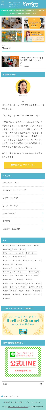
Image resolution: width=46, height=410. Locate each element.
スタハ (19, 264)
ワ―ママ (20, 276)
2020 (13, 245)
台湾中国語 (21, 283)
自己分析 (7, 294)
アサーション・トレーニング (13, 253)
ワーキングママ (32, 276)
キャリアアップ (20, 257)
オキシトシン (32, 253)
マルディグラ (34, 272)
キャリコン (28, 260)
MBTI (15, 249)
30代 (6, 245)
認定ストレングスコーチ (33, 294)
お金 (23, 249)
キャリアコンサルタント (12, 260)
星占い (6, 291)
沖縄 (28, 291)
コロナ (38, 260)
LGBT (37, 245)
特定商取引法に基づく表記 (13, 402)
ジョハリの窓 (8, 264)
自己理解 (17, 294)
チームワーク (32, 268)
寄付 (24, 287)
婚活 (5, 287)
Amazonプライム (25, 245)
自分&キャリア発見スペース (18, 407)
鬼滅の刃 (7, 298)
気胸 (21, 291)
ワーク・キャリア (10, 206)
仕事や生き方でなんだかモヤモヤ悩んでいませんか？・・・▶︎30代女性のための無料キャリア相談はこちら (23, 12)
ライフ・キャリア (10, 198)
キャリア (7, 257)
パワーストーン (21, 272)
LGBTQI (7, 249)
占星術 (29, 279)
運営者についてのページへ (23, 165)
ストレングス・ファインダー (15, 190)
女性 (39, 283)
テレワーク (8, 272)
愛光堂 (32, 287)
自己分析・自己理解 (11, 229)
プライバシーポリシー (34, 402)
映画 (14, 291)
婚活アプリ (15, 287)
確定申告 (38, 291)
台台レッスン (8, 283)
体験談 (21, 279)
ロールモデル (8, 276)
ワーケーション (9, 279)
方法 (40, 287)
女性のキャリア (9, 213)
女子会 (31, 283)
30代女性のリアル (10, 182)
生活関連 (6, 221)
